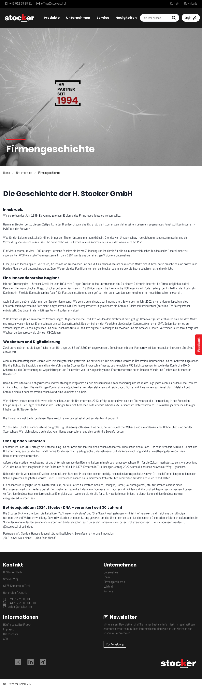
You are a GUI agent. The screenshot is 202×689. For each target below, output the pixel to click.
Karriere (108, 591)
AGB (5, 639)
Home (6, 173)
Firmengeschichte (49, 173)
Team (107, 577)
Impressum (9, 629)
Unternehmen (24, 173)
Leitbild (108, 586)
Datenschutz (10, 634)
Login (188, 18)
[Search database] (175, 18)
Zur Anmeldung (114, 644)
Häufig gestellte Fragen (17, 625)
